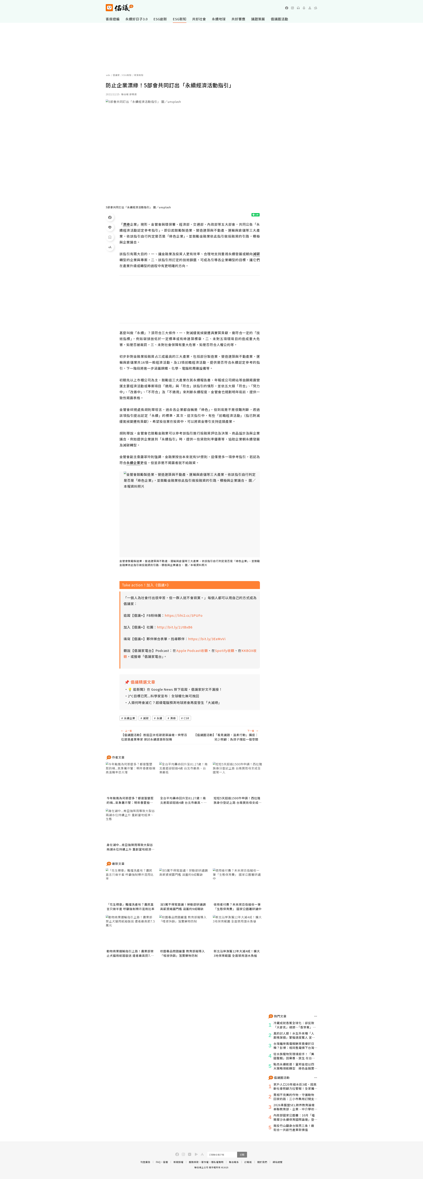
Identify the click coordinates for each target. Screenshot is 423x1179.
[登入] (309, 8)
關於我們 (262, 1162)
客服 (165, 1162)
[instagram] (292, 8)
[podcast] (298, 8)
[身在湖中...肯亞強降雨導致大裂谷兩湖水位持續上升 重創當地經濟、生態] (130, 825)
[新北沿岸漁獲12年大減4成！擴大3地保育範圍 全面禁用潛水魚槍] (237, 931)
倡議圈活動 (279, 19)
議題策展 (258, 19)
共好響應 (238, 19)
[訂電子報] (304, 8)
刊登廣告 (145, 1162)
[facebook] (286, 8)
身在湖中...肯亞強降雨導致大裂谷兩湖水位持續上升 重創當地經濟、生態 (130, 847)
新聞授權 (178, 1162)
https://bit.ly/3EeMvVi (207, 638)
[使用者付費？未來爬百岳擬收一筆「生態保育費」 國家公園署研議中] (237, 884)
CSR (186, 718)
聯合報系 (234, 1162)
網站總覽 (278, 1162)
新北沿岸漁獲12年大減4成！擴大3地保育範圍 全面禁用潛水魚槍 (237, 953)
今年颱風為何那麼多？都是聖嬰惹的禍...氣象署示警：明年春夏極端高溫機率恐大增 (130, 800)
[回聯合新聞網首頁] (109, 7)
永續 (159, 718)
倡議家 (116, 75)
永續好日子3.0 (136, 19)
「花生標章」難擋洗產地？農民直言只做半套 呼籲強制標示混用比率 (130, 906)
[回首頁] (119, 7)
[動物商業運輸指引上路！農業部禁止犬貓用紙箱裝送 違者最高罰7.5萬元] (130, 931)
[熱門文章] (315, 1016)
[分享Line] (110, 227)
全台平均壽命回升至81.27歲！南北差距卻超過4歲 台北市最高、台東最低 (183, 800)
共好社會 (199, 19)
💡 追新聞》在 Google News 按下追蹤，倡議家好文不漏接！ (175, 689)
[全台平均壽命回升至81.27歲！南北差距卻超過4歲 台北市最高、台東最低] (184, 778)
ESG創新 (160, 19)
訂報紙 (248, 1162)
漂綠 (173, 718)
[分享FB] (110, 217)
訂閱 (242, 1154)
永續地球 (219, 19)
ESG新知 (179, 19)
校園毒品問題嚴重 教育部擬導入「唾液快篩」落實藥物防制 (182, 953)
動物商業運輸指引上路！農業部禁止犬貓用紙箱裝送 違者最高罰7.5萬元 (130, 953)
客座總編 (113, 19)
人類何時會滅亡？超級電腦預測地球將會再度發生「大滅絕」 (175, 702)
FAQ (158, 1162)
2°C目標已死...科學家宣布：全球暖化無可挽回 (163, 696)
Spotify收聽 (224, 650)
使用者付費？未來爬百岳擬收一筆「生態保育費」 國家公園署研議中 (238, 906)
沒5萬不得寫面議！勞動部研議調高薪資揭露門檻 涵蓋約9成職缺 (183, 906)
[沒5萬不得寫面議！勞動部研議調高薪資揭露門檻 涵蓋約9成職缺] (184, 884)
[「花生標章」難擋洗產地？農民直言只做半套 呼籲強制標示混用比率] (130, 884)
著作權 (205, 1162)
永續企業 (129, 718)
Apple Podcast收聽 (192, 650)
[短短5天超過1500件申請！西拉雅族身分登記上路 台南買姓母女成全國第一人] (237, 778)
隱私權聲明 (217, 1162)
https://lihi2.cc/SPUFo (184, 615)
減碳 (146, 718)
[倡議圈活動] (315, 1077)
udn (108, 75)
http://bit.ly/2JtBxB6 (174, 627)
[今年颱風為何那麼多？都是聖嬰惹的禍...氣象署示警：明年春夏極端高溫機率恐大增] (130, 778)
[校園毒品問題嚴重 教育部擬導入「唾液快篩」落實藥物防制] (184, 931)
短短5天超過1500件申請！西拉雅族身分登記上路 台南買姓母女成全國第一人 (238, 800)
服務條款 (194, 1162)
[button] (315, 8)
